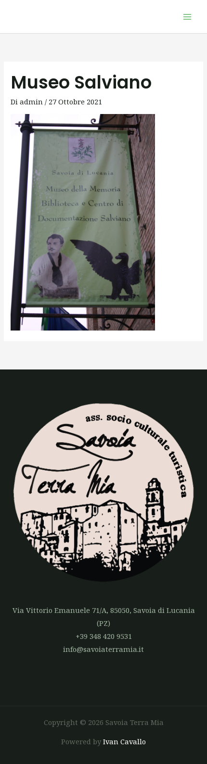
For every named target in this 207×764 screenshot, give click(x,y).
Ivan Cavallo (124, 741)
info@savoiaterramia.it (103, 649)
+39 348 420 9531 (104, 636)
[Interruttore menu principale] (187, 17)
